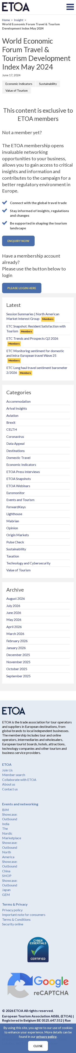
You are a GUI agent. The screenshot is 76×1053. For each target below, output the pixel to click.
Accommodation (18, 401)
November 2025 (18, 662)
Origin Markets (17, 535)
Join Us (7, 770)
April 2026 (14, 627)
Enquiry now (18, 241)
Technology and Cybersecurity (28, 563)
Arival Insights (16, 408)
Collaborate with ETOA (19, 780)
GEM (6, 895)
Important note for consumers (23, 915)
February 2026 (17, 641)
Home (6, 20)
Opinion (12, 528)
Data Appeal (15, 443)
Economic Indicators (18, 84)
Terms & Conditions (16, 919)
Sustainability (48, 84)
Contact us (10, 789)
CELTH (11, 429)
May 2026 (13, 619)
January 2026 (16, 648)
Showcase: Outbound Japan (9, 885)
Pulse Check (15, 542)
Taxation (12, 556)
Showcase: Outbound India (9, 819)
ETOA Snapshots (18, 479)
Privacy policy (12, 910)
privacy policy (46, 1036)
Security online (12, 924)
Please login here (21, 288)
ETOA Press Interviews (23, 472)
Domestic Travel (18, 458)
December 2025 (18, 655)
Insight (18, 20)
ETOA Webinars (18, 486)
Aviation (12, 415)
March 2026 (15, 634)
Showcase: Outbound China (9, 866)
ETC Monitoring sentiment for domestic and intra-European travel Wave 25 (35, 355)
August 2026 (15, 598)
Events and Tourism (20, 500)
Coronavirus (15, 436)
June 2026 (13, 613)
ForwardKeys (16, 507)
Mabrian (12, 521)
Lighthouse (14, 514)
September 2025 (18, 676)
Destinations (15, 451)
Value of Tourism (16, 90)
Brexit (10, 422)
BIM (5, 810)
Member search (13, 775)
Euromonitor (15, 493)
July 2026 (13, 606)
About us (8, 784)
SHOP (6, 876)
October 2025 (16, 669)
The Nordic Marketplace (11, 833)
